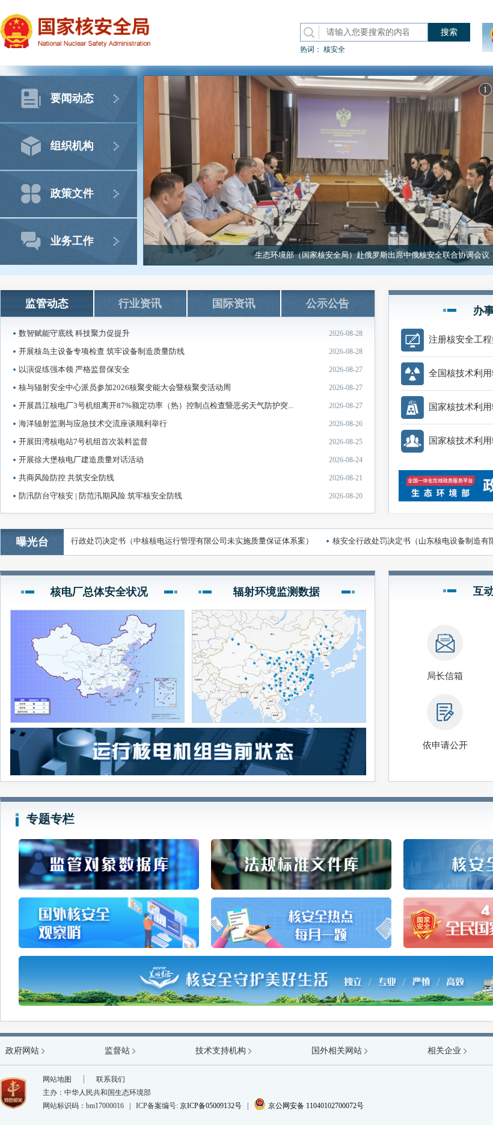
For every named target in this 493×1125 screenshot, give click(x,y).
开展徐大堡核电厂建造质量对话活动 (191, 459)
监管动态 (47, 303)
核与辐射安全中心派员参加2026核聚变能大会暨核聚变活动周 (191, 387)
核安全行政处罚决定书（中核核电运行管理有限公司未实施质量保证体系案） (162, 540)
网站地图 (57, 1079)
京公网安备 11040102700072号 (309, 1106)
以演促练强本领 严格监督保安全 (191, 369)
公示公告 (327, 303)
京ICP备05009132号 (211, 1106)
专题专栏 (50, 818)
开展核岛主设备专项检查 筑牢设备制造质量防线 (191, 351)
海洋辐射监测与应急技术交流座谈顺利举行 (191, 423)
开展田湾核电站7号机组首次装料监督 (191, 441)
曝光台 (32, 542)
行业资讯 (140, 303)
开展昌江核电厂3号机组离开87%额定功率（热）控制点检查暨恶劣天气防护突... (191, 405)
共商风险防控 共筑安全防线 (191, 477)
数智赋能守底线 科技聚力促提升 (191, 333)
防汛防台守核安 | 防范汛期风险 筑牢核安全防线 (191, 495)
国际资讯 (234, 303)
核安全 (334, 49)
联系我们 (110, 1079)
